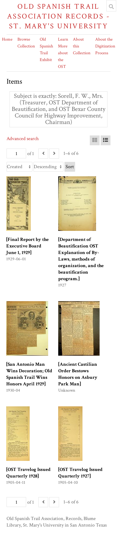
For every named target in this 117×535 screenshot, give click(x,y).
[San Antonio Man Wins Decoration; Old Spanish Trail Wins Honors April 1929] (29, 374)
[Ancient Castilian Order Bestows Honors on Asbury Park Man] (77, 374)
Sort (70, 167)
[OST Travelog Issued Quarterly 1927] (80, 472)
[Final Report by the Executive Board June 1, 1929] (27, 246)
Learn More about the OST (63, 53)
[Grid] (95, 140)
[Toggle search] (111, 6)
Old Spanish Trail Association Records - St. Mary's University (58, 16)
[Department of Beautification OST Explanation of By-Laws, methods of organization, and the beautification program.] (81, 259)
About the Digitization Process (105, 46)
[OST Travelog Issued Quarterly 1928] (28, 472)
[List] (105, 140)
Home (7, 39)
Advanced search (23, 138)
